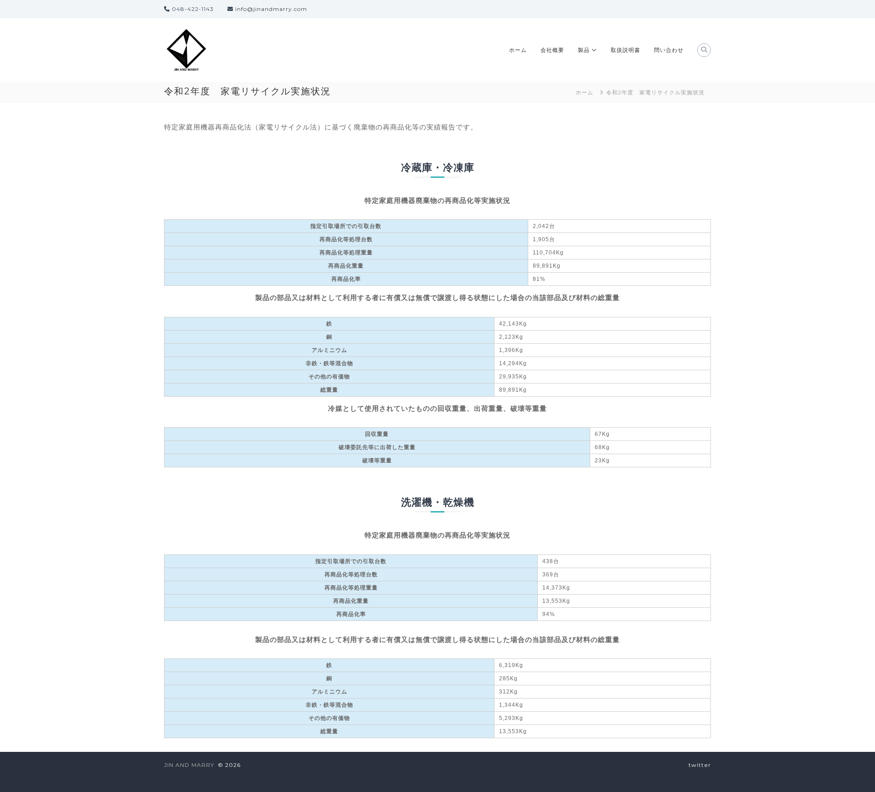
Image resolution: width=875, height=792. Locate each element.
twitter (700, 764)
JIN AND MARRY (189, 764)
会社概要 (552, 50)
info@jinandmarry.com (271, 8)
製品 (584, 50)
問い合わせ (669, 50)
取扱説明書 (625, 50)
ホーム (518, 50)
